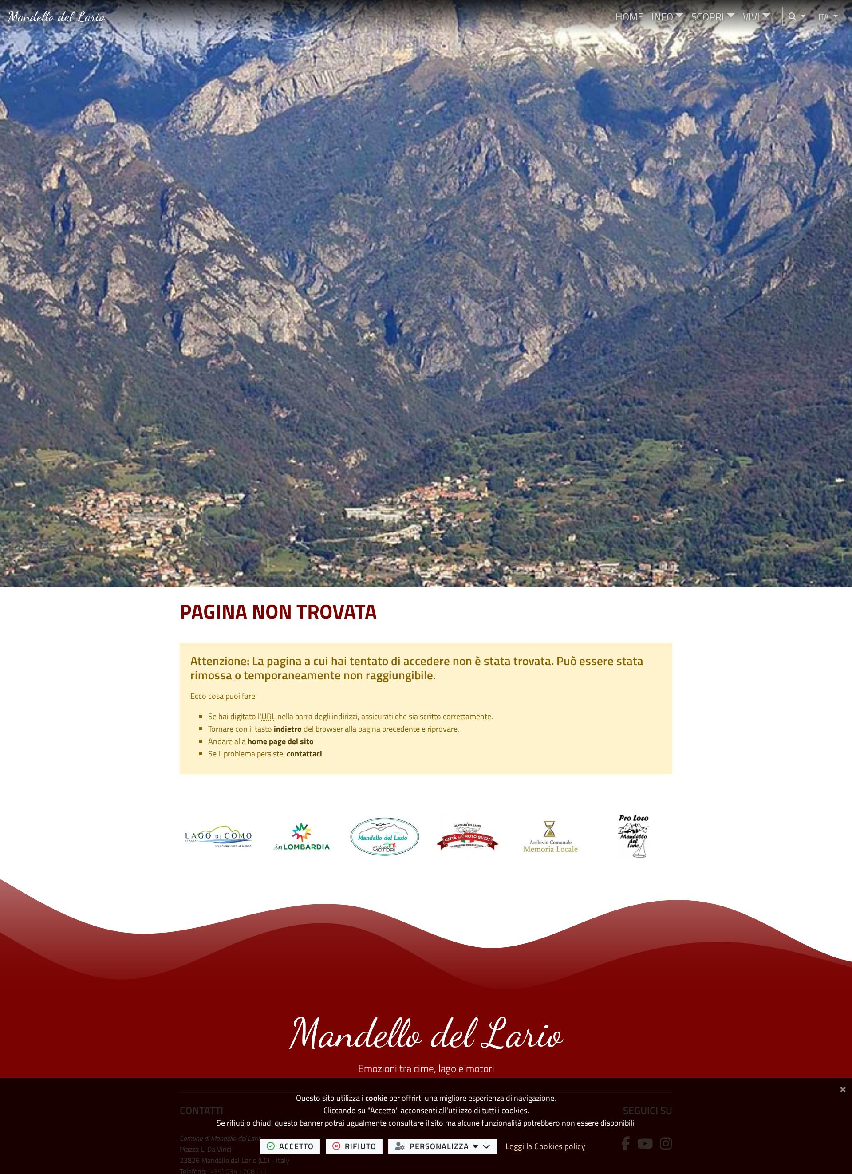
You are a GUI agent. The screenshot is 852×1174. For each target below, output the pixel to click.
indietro (288, 729)
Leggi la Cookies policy (545, 1146)
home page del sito (281, 741)
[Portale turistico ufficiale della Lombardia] (301, 836)
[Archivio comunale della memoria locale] (550, 836)
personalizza (453, 1146)
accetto (299, 1146)
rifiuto (364, 1146)
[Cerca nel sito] (797, 16)
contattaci (304, 754)
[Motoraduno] (467, 836)
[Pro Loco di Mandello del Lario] (633, 836)
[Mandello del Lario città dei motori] (384, 836)
